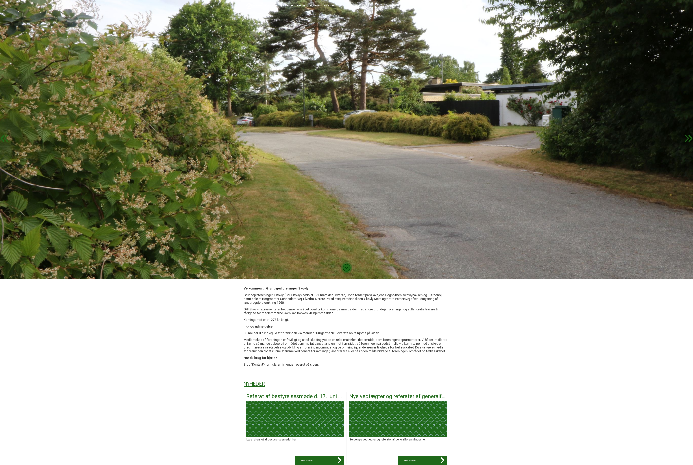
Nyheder (254, 383)
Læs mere (306, 460)
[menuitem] (249, 5)
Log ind (442, 5)
